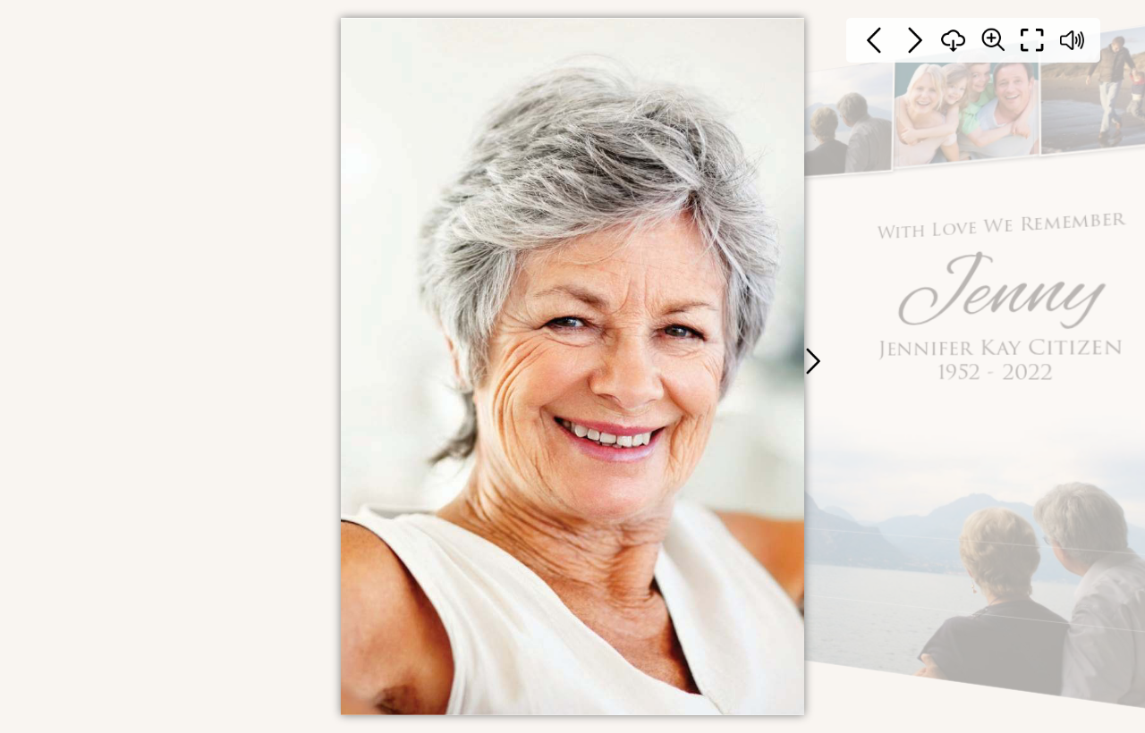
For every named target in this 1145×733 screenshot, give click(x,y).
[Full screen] (1032, 40)
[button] (812, 361)
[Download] (953, 40)
